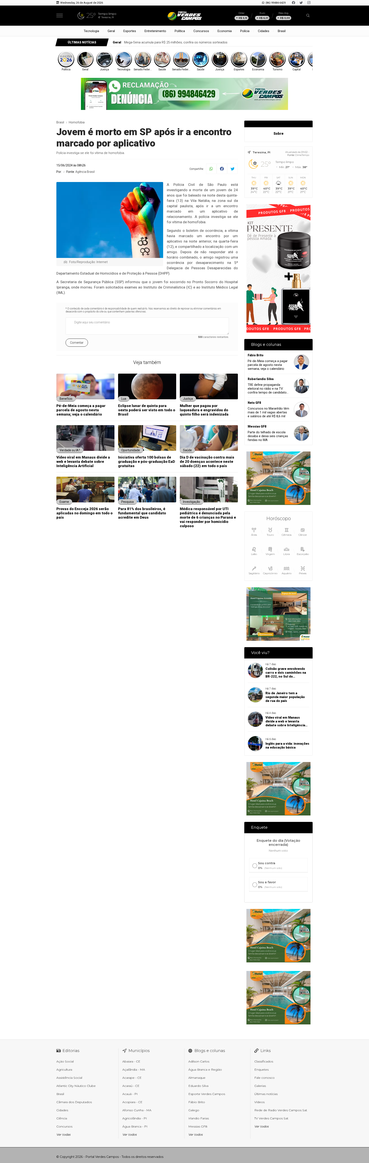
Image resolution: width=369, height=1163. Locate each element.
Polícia (244, 31)
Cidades (263, 31)
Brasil (282, 31)
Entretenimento (155, 31)
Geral (111, 31)
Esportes (129, 31)
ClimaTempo (302, 155)
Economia (225, 31)
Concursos (201, 31)
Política (180, 31)
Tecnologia (91, 31)
